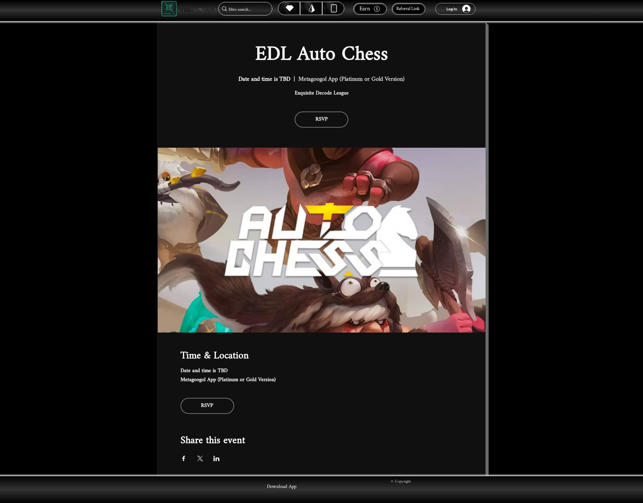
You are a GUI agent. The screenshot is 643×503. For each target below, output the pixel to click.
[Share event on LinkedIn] (216, 458)
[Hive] (289, 8)
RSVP (321, 119)
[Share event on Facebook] (184, 458)
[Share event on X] (200, 458)
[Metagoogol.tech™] (169, 9)
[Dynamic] (333, 8)
